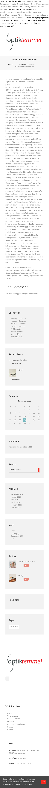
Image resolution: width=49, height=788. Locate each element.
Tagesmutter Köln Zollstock (11, 18)
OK (44, 782)
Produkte (10, 721)
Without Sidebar (17, 337)
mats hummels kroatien (18, 360)
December (24, 401)
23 (25, 420)
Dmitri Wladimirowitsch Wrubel (12, 15)
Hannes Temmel (13, 719)
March (15, 502)
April (14, 500)
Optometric (14, 626)
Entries (15, 533)
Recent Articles (17, 332)
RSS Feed (14, 600)
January (16, 497)
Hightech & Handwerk (16, 724)
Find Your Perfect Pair (26, 562)
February (16, 505)
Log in (13, 531)
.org (12, 539)
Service (10, 727)
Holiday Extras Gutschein (20, 4)
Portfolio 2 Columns (18, 324)
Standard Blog (16, 334)
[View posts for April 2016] (10, 401)
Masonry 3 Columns (18, 321)
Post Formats (16, 329)
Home (10, 65)
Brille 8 (20, 370)
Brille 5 (20, 576)
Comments (17, 536)
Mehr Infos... (29, 785)
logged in (19, 294)
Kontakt (10, 730)
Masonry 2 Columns (27, 65)
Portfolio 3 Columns (18, 326)
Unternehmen (12, 716)
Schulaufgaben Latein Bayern (17, 7)
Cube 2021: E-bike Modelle (16, 268)
